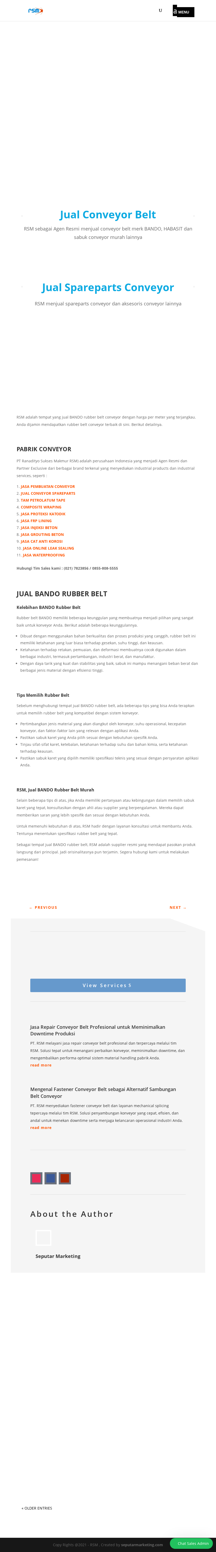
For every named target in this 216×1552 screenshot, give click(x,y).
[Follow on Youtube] (65, 1178)
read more (41, 1065)
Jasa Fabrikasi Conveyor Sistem (59, 1337)
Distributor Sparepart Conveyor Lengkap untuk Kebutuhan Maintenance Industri (98, 1466)
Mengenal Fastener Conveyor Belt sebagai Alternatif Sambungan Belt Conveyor (106, 1410)
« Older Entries (37, 1508)
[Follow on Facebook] (51, 1178)
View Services (105, 985)
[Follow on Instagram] (36, 1178)
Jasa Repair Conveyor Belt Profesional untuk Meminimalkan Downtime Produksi (100, 1354)
